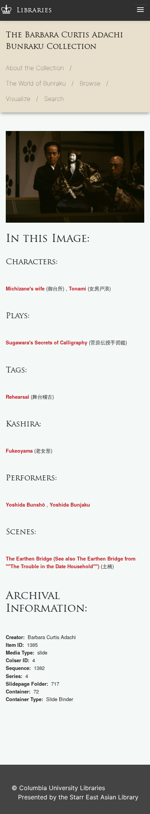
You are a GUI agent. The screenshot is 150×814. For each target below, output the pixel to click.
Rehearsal (17, 396)
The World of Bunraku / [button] (39, 83)
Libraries (34, 10)
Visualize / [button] (22, 98)
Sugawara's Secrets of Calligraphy (46, 342)
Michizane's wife (25, 288)
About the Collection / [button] (39, 68)
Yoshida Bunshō (25, 504)
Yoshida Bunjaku (70, 504)
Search (54, 98)
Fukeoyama (19, 450)
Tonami (77, 288)
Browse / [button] (94, 83)
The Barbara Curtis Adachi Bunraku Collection (64, 40)
